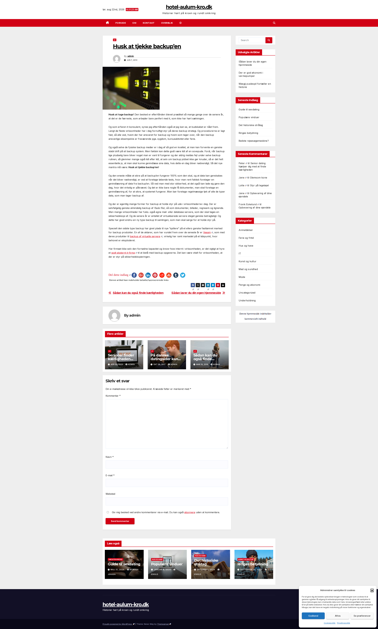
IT (114, 40)
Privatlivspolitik (343, 623)
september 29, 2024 (251, 569)
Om (134, 23)
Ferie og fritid (246, 237)
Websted (110, 493)
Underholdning (247, 300)
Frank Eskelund (248, 204)
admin (130, 56)
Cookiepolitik (329, 623)
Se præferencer (362, 615)
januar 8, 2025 (162, 569)
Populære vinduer (249, 117)
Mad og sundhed (248, 269)
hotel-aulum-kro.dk (189, 7)
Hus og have (246, 245)
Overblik (167, 23)
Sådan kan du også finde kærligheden (138, 293)
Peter (242, 163)
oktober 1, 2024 (206, 569)
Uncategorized (247, 292)
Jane (241, 177)
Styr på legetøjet (259, 185)
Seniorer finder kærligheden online (121, 359)
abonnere (189, 512)
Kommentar (113, 395)
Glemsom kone (258, 177)
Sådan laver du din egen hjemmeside (196, 293)
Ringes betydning (248, 132)
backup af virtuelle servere (145, 236)
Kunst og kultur (247, 261)
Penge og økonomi (249, 284)
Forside (120, 23)
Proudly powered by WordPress (117, 624)
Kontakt (149, 23)
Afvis (337, 615)
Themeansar (163, 624)
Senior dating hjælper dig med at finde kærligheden (252, 166)
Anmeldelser (246, 230)
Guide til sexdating (249, 109)
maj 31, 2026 (118, 569)
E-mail (110, 475)
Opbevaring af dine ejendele (255, 207)
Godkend (313, 615)
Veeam (207, 232)
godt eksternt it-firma (123, 252)
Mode (242, 277)
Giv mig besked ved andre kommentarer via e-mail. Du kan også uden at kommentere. (165, 512)
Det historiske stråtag (251, 125)
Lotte (241, 185)
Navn (110, 456)
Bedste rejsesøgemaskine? (254, 140)
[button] (372, 590)
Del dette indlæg (118, 274)
